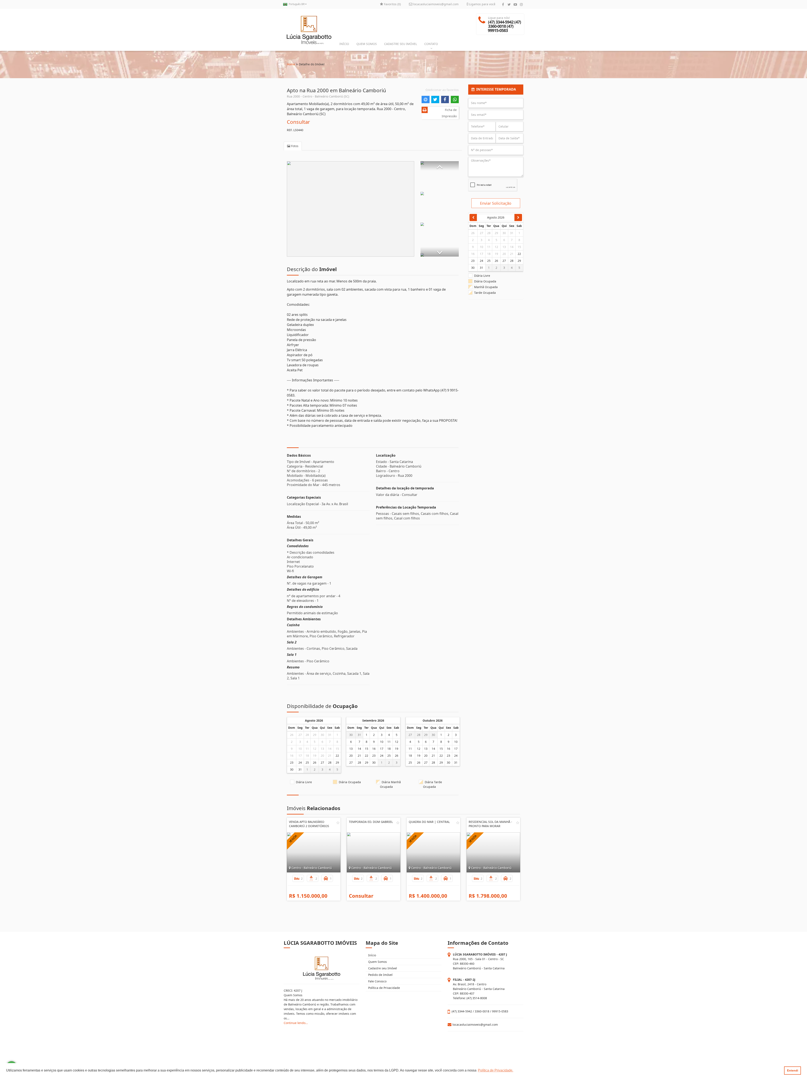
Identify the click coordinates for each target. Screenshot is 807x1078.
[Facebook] (503, 4)
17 (300, 756)
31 (329, 735)
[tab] (495, 89)
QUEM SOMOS (366, 44)
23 (291, 762)
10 (300, 749)
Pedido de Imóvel (380, 975)
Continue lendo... (296, 1023)
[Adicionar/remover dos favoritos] (337, 822)
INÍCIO (344, 44)
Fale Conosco (376, 981)
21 (329, 756)
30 (322, 735)
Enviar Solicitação (495, 203)
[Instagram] (521, 4)
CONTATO (431, 44)
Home (291, 64)
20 (322, 756)
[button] (440, 166)
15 (337, 749)
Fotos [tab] (294, 146)
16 (291, 756)
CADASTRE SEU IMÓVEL (400, 44)
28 (307, 735)
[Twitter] (509, 4)
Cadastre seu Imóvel (382, 968)
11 (307, 749)
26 (291, 735)
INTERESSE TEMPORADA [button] (495, 89)
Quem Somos (377, 962)
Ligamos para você (481, 4)
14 (329, 749)
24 (300, 762)
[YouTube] (515, 4)
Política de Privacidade (383, 988)
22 (337, 756)
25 (307, 762)
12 (314, 749)
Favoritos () (392, 4)
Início (371, 955)
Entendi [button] (792, 1070)
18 (307, 756)
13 (322, 749)
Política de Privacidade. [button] (495, 1070)
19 (314, 756)
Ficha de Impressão (449, 113)
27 (300, 735)
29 (314, 735)
